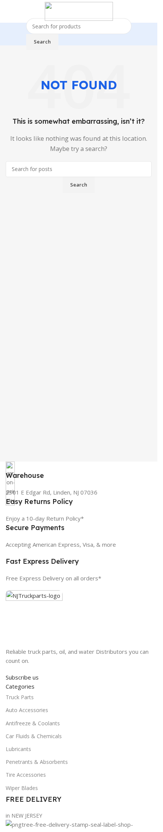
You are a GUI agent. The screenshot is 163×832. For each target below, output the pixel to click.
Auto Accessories (27, 710)
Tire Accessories (26, 774)
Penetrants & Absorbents (37, 761)
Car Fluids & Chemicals (34, 736)
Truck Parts (20, 697)
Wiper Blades (22, 788)
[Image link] (34, 618)
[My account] (148, 11)
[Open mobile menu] (9, 11)
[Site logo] (79, 10)
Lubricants (18, 749)
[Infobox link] (79, 471)
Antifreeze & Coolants (33, 723)
